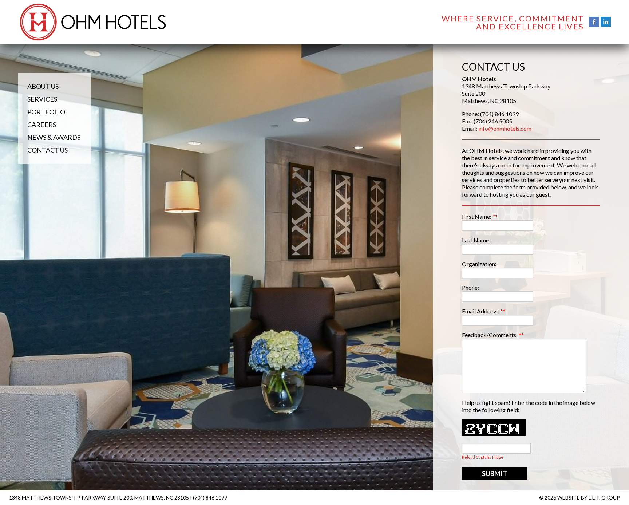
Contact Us (47, 150)
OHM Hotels (93, 22)
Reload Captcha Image (482, 457)
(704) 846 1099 (210, 497)
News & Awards (53, 137)
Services (42, 99)
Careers (41, 125)
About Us (43, 86)
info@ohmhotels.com (504, 128)
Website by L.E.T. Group (588, 497)
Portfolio (46, 112)
